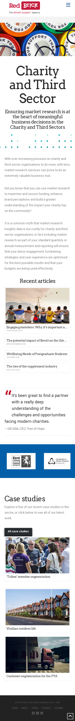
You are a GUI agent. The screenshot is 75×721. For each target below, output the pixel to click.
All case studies (18, 531)
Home (15, 708)
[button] (68, 5)
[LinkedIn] (41, 713)
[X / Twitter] (37, 713)
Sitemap (59, 708)
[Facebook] (33, 713)
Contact (46, 708)
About (24, 708)
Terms (35, 708)
